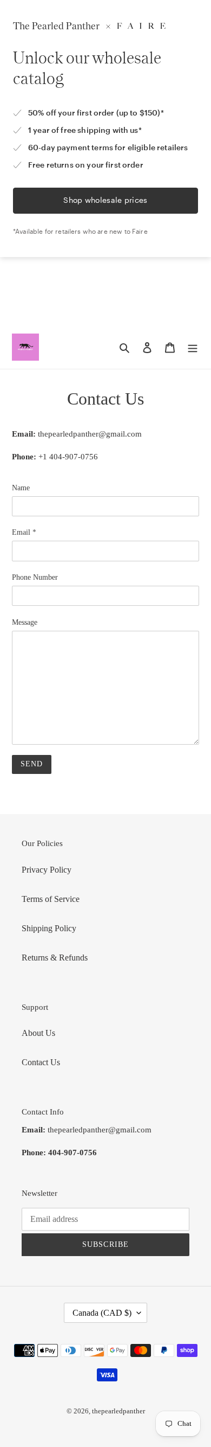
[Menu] (192, 347)
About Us (38, 1033)
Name (21, 488)
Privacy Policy (46, 869)
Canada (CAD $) (101, 1312)
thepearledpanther (118, 1411)
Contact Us (41, 1062)
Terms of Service (51, 899)
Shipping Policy (49, 928)
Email (24, 532)
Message (24, 622)
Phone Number (35, 577)
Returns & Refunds (55, 957)
